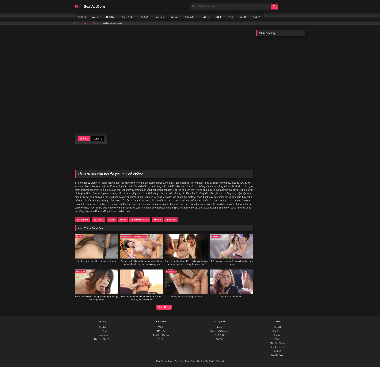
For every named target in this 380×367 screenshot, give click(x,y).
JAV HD (95, 23)
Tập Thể (219, 339)
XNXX (218, 17)
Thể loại (82, 17)
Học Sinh (103, 331)
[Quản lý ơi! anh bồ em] (231, 281)
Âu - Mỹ (96, 17)
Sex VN (277, 327)
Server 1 (84, 138)
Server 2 (97, 138)
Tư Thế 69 (219, 335)
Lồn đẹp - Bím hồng (102, 339)
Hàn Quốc (144, 17)
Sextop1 (256, 17)
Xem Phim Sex (80, 23)
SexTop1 (277, 351)
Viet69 (243, 17)
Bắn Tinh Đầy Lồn (161, 335)
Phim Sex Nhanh (277, 343)
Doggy (219, 327)
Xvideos (205, 17)
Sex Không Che (277, 347)
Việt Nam (160, 17)
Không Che (190, 17)
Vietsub (174, 17)
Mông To (161, 331)
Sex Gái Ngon (277, 355)
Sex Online (277, 331)
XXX (277, 339)
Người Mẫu (103, 335)
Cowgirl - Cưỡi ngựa (219, 331)
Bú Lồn (161, 339)
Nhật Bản (110, 17)
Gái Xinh (102, 327)
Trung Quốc (127, 17)
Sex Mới (277, 335)
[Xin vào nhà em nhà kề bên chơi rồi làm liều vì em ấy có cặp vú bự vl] (141, 281)
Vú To (160, 327)
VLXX (230, 17)
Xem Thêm (164, 307)
